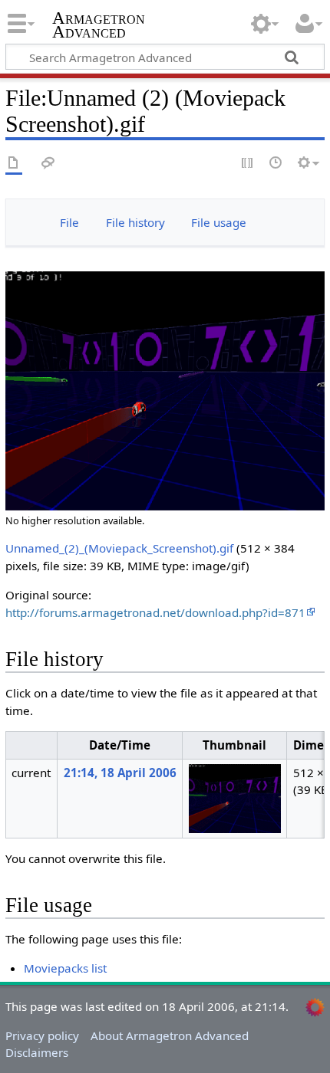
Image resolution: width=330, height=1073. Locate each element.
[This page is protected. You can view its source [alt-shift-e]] (247, 163)
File (69, 222)
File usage (218, 222)
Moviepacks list (65, 968)
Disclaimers (36, 1052)
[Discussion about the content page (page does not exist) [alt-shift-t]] (48, 163)
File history (135, 222)
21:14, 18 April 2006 (120, 772)
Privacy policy (42, 1035)
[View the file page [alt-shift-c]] (13, 163)
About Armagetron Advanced (170, 1035)
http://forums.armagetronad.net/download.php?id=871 (155, 612)
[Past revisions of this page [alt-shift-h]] (276, 163)
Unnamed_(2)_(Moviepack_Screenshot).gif (119, 548)
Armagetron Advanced (98, 26)
